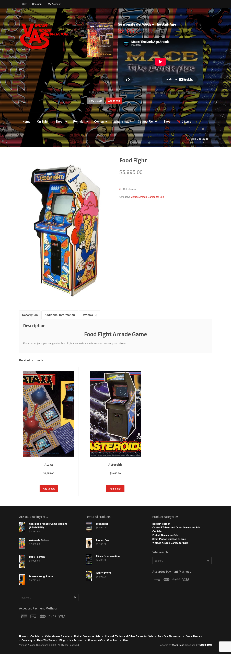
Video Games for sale (57, 636)
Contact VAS (95, 640)
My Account (54, 4)
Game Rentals (194, 636)
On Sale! (43, 121)
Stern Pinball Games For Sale (169, 539)
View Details (95, 100)
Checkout (37, 4)
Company (100, 121)
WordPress (178, 645)
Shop (58, 121)
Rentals (78, 121)
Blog (62, 640)
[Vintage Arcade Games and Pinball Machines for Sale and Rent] (44, 36)
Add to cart (114, 100)
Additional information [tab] (59, 315)
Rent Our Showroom (169, 636)
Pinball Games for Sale (165, 535)
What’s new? (122, 121)
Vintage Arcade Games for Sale (147, 196)
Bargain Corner (161, 523)
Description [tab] (30, 315)
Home (26, 121)
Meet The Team (46, 640)
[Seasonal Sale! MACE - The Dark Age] (100, 55)
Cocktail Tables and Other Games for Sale (176, 527)
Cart (24, 4)
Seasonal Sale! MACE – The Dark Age (147, 24)
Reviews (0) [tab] (89, 315)
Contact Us (145, 121)
